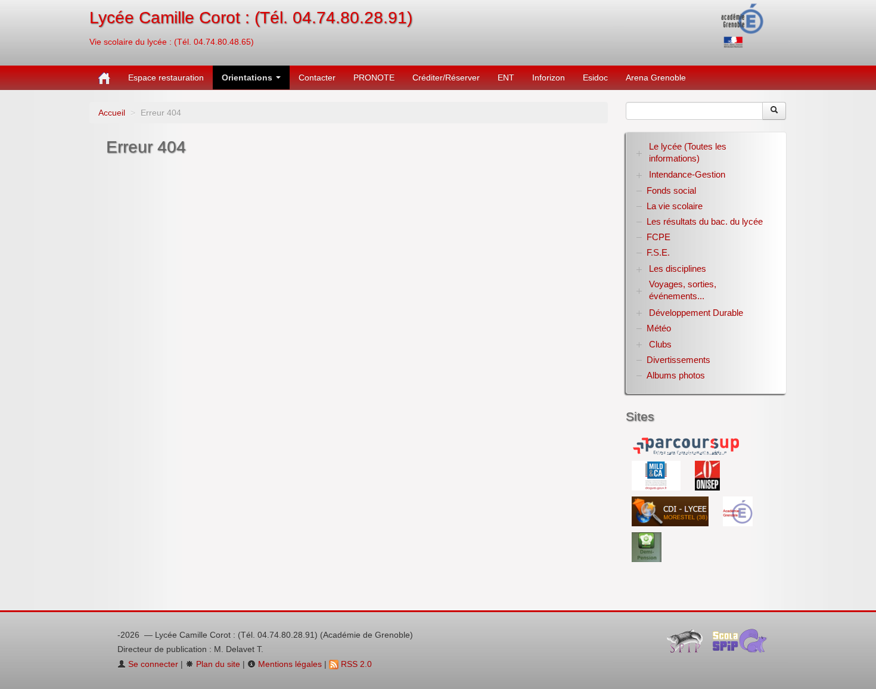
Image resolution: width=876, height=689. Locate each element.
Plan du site (217, 664)
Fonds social (671, 190)
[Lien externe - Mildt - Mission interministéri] (657, 475)
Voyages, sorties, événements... (682, 290)
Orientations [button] (248, 77)
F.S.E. (658, 252)
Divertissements (678, 360)
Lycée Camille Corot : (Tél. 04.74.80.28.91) (250, 17)
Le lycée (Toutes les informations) (687, 152)
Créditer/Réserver (446, 77)
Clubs (660, 344)
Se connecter (152, 664)
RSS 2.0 (355, 664)
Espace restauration (166, 77)
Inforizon (548, 77)
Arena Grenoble (656, 77)
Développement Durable (696, 313)
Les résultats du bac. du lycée (705, 221)
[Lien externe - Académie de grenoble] (738, 511)
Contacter (317, 77)
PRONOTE (373, 77)
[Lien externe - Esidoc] (671, 511)
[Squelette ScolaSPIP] (743, 644)
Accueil (111, 112)
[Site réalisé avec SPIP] (688, 644)
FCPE (658, 237)
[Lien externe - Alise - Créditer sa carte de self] (646, 546)
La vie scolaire (675, 206)
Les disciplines (677, 268)
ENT (506, 77)
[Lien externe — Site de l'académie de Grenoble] (743, 24)
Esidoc (595, 77)
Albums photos (676, 375)
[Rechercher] (774, 111)
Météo (659, 328)
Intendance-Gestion (687, 174)
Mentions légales (289, 664)
